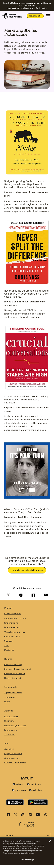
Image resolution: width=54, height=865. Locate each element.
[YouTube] (38, 815)
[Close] (49, 841)
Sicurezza (8, 641)
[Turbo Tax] (18, 784)
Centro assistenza (12, 758)
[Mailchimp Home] (12, 15)
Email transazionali (12, 627)
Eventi (7, 702)
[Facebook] (8, 815)
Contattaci (9, 749)
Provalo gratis (35, 16)
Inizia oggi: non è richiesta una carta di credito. (27, 8)
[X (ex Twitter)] (15, 815)
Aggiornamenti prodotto (15, 618)
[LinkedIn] (30, 815)
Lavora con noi (10, 730)
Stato (6, 645)
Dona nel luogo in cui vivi (15, 725)
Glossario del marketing (14, 673)
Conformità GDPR (12, 636)
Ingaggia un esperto (13, 753)
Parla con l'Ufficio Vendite (15, 763)
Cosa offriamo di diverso (14, 632)
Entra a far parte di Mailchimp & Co (27, 570)
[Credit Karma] (34, 784)
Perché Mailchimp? (12, 613)
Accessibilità (9, 734)
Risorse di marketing (13, 664)
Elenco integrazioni (12, 678)
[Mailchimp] (35, 790)
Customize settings (27, 860)
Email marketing (11, 623)
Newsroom (9, 721)
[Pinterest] (45, 815)
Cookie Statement (27, 853)
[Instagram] (22, 815)
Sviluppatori (9, 697)
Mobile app (9, 650)
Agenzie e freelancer (13, 693)
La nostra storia (11, 716)
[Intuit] (27, 778)
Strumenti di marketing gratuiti (17, 669)
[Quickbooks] (19, 790)
